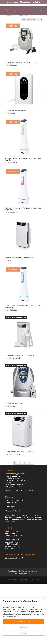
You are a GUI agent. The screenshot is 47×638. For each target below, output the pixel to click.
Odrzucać (23, 633)
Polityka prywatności (28, 571)
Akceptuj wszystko (23, 621)
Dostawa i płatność (22, 573)
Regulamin (12, 571)
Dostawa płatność (11, 522)
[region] (23, 617)
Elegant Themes (23, 579)
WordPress (23, 581)
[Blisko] (44, 599)
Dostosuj (23, 627)
